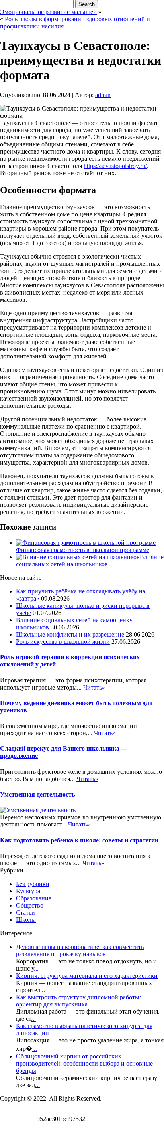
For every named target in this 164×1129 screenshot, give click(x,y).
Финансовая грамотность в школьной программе (82, 549)
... (36, 968)
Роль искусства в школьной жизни (63, 641)
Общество (29, 905)
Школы (26, 919)
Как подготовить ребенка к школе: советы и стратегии (79, 840)
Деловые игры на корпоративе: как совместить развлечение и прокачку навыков (80, 950)
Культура (28, 891)
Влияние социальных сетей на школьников (90, 560)
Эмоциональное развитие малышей (48, 11)
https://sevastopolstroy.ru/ (115, 165)
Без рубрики (32, 883)
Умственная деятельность (37, 794)
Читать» (94, 687)
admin (103, 94)
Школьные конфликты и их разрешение (70, 634)
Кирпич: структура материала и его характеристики (87, 975)
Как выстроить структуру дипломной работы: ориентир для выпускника (78, 1001)
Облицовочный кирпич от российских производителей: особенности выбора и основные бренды (84, 1063)
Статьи (25, 912)
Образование (33, 898)
